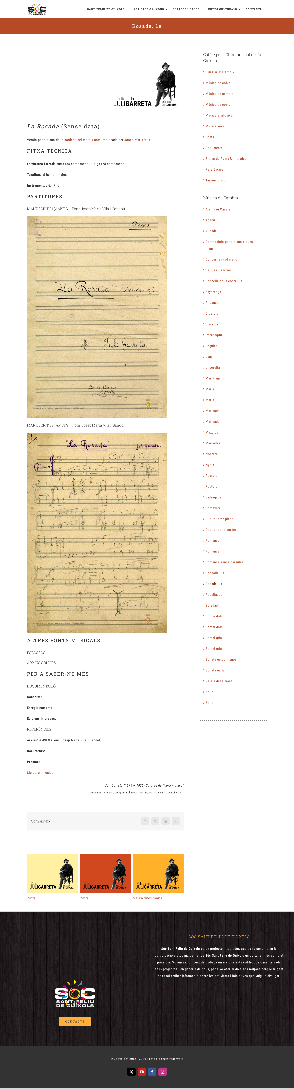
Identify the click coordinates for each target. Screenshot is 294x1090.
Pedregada (213, 497)
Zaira (52, 873)
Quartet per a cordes (221, 530)
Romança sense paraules (225, 562)
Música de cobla (218, 83)
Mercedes (213, 443)
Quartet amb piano (220, 519)
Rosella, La (214, 595)
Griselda (212, 324)
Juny (209, 357)
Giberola (212, 313)
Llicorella (213, 367)
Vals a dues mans (158, 873)
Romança (213, 540)
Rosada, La (214, 584)
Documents (214, 148)
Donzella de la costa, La (224, 281)
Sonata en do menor (221, 659)
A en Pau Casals (218, 209)
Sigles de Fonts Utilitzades (226, 159)
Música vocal (216, 126)
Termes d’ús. (215, 180)
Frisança (212, 303)
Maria (210, 389)
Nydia (210, 465)
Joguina (212, 346)
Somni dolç (214, 616)
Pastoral (212, 476)
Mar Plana (213, 378)
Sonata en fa (215, 670)
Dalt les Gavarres (219, 270)
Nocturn (212, 454)
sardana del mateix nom (82, 140)
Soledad (212, 605)
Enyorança (213, 292)
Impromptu (214, 335)
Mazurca (212, 432)
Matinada (213, 411)
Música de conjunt (220, 105)
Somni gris (214, 638)
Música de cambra (219, 94)
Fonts (210, 137)
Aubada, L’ (213, 231)
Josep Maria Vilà (137, 140)
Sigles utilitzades (40, 773)
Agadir (210, 220)
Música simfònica (219, 115)
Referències (215, 169)
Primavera (213, 508)
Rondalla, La (215, 573)
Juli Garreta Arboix (220, 72)
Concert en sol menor (222, 259)
